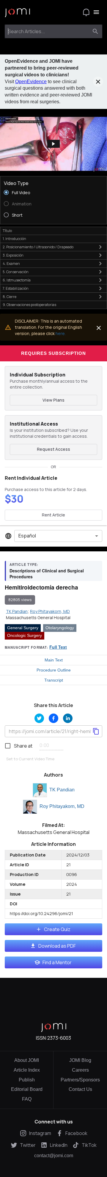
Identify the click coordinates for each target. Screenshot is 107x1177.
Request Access (53, 449)
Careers (80, 1070)
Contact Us (80, 1089)
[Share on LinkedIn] (68, 718)
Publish (27, 1079)
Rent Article (53, 515)
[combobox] (48, 31)
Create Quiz (57, 929)
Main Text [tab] (54, 660)
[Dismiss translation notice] (99, 328)
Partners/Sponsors (80, 1079)
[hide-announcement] (98, 82)
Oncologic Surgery (24, 635)
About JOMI (26, 1060)
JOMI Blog (80, 1060)
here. (61, 333)
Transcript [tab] (53, 680)
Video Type (16, 183)
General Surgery (22, 627)
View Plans (53, 400)
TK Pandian (62, 789)
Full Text (58, 647)
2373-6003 (59, 1038)
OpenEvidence (31, 81)
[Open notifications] (86, 12)
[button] (53, 144)
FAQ (27, 1099)
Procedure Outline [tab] (54, 670)
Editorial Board (27, 1089)
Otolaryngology (59, 627)
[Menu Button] (96, 12)
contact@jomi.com (53, 1155)
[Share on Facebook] (53, 718)
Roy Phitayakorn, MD (62, 806)
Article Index (27, 1070)
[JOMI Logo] (17, 12)
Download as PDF (57, 946)
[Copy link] (96, 731)
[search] (95, 31)
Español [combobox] (27, 535)
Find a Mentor (57, 962)
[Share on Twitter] (39, 718)
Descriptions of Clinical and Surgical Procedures (47, 573)
